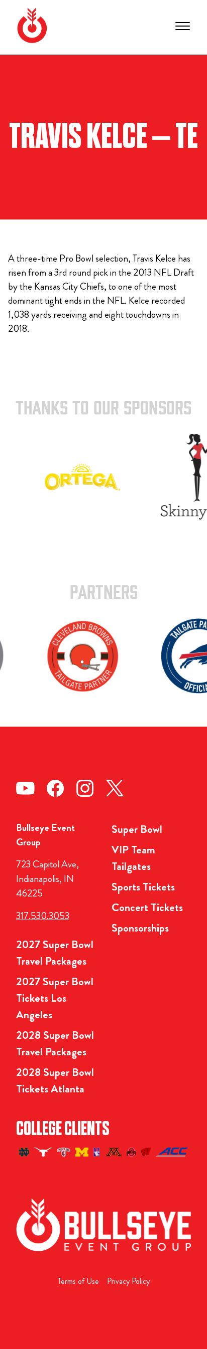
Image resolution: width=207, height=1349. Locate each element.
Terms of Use (78, 1281)
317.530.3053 (42, 916)
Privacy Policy (128, 1281)
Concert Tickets (147, 907)
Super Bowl (137, 829)
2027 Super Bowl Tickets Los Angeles (54, 998)
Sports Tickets (143, 886)
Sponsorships (140, 928)
